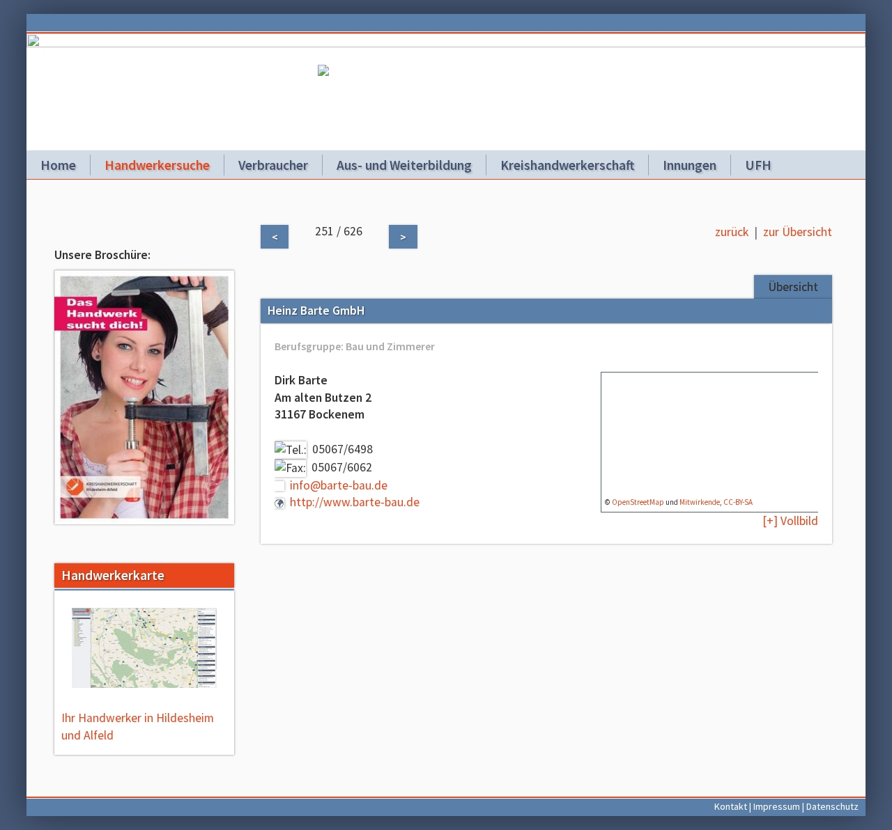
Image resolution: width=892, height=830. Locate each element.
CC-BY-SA (738, 502)
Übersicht (793, 287)
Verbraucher (273, 165)
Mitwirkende (699, 502)
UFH (758, 165)
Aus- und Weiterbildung (404, 165)
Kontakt (730, 806)
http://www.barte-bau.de (355, 502)
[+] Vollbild (790, 520)
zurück (731, 232)
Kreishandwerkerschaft (567, 165)
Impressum (776, 806)
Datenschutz (832, 806)
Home (58, 165)
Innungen (689, 165)
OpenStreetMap (638, 502)
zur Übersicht (797, 232)
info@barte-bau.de (338, 485)
